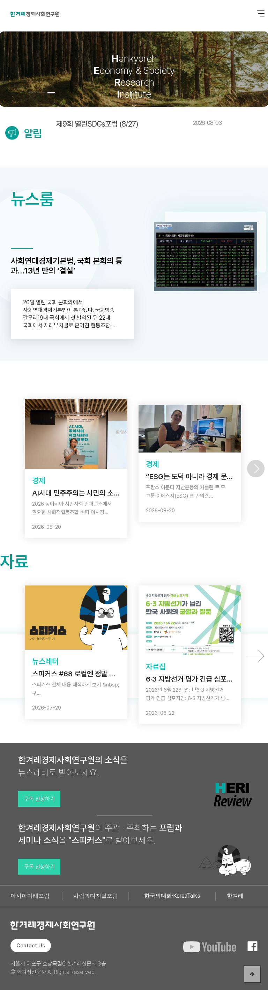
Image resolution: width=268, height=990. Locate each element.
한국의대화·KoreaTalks (172, 895)
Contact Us (30, 945)
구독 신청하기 (39, 799)
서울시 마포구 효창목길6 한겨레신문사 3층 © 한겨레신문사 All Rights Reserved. (58, 967)
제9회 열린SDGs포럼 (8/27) (139, 123)
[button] (32, 92)
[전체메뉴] (256, 9)
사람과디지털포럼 (95, 895)
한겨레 (235, 895)
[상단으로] (252, 974)
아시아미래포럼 (30, 895)
